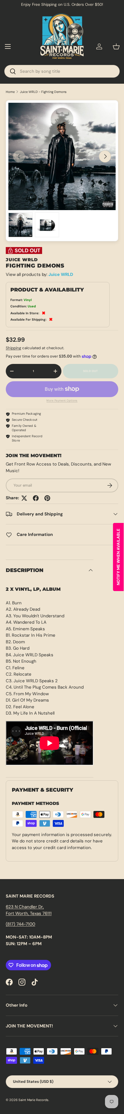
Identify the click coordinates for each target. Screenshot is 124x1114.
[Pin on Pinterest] (47, 498)
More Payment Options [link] (62, 400)
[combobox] (62, 71)
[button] (116, 46)
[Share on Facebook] (36, 498)
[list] (62, 156)
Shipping (13, 347)
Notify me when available (118, 557)
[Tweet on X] (24, 498)
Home (10, 92)
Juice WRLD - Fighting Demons (43, 92)
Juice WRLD (60, 274)
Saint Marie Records (33, 1100)
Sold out (90, 371)
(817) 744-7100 (20, 924)
